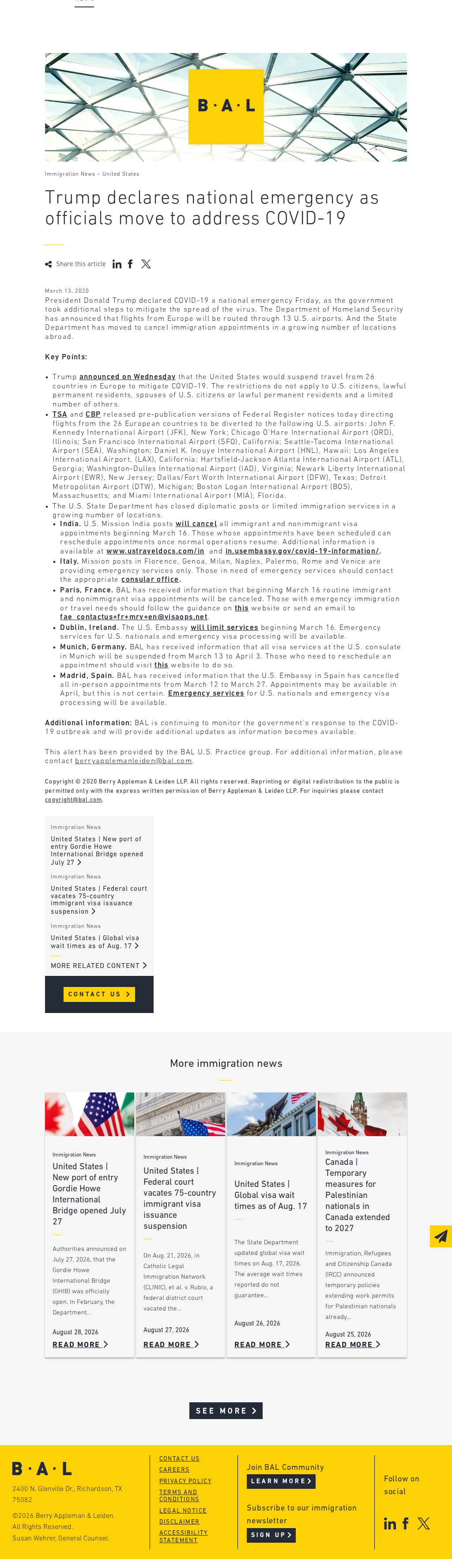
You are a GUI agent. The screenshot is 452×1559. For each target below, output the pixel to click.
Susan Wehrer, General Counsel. (60, 1538)
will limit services (225, 628)
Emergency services (206, 693)
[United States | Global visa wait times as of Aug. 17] (271, 1114)
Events (219, 54)
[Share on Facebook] (131, 264)
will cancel (196, 524)
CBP (93, 414)
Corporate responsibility (122, 37)
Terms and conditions (179, 1496)
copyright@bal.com (73, 800)
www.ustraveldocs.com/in (155, 551)
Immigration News (70, 174)
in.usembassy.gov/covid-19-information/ (303, 551)
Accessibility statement (183, 1537)
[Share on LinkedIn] (117, 264)
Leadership (95, 21)
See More (222, 1411)
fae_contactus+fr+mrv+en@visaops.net (133, 617)
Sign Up (268, 1535)
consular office (150, 580)
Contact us (179, 1459)
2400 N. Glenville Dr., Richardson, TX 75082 (67, 1495)
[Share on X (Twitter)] (146, 264)
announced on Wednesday (127, 377)
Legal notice (183, 1511)
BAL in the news (105, 54)
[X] (424, 1523)
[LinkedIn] (390, 1523)
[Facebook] (405, 1523)
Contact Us (96, 994)
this (242, 608)
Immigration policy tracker (262, 37)
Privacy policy (185, 1481)
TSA (60, 414)
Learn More (278, 1481)
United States (120, 174)
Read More (78, 1345)
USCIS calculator (240, 71)
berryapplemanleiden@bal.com (133, 761)
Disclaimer (179, 1522)
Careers (88, 71)
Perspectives (232, 21)
